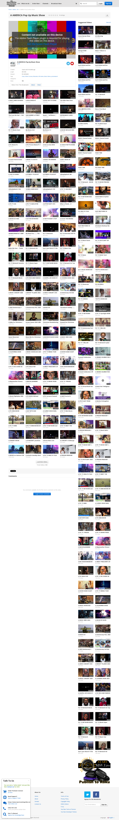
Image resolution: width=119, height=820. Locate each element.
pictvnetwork (54, 76)
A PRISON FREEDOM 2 (84, 430)
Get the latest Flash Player (42, 44)
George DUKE (82, 50)
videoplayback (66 (65, 174)
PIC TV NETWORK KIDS (85, 196)
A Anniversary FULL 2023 (33, 307)
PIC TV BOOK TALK (101, 255)
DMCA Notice (65, 804)
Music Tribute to (100, 50)
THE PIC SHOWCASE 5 (101, 269)
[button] (81, 3)
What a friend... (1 (65, 204)
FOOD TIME (98, 153)
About (33, 85)
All (17, 9)
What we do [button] (25, 3)
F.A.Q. (62, 806)
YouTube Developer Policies (69, 812)
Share (39, 85)
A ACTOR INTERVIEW (32, 219)
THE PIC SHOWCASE (101, 299)
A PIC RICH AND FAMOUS (33, 278)
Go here (10, 792)
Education (35, 76)
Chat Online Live (12, 804)
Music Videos (47, 76)
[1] (49, 15)
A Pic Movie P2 (13, 145)
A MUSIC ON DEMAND (49, 159)
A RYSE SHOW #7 (31, 100)
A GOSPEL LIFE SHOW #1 (50, 278)
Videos (14, 9)
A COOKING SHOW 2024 (67, 278)
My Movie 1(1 (47, 130)
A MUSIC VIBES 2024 (66, 337)
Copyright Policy (65, 801)
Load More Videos (42, 462)
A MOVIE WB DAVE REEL (67, 130)
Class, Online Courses (27, 76)
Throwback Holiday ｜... (67, 307)
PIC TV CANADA (83, 299)
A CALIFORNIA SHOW (15, 352)
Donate (37, 801)
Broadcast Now (56, 3)
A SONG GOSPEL (83, 123)
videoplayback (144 (15, 189)
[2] (50, 15)
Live (18, 3)
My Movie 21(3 (30, 130)
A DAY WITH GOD (31, 411)
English (111, 817)
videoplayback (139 (49, 189)
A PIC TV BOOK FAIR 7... (85, 445)
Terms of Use (65, 796)
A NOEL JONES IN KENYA (16, 100)
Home (10, 9)
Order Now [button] (36, 3)
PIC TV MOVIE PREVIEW (102, 182)
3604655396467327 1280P (16, 233)
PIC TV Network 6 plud (102, 343)
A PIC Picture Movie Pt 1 (33, 145)
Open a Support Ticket (14, 798)
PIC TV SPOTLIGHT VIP (102, 240)
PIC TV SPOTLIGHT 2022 (85, 459)
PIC (19, 64)
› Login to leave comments (42, 494)
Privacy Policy (64, 799)
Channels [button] (45, 3)
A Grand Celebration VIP (85, 372)
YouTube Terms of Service (68, 809)
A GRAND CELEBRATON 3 (102, 357)
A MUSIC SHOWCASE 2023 (33, 352)
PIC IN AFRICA (99, 284)
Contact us (10, 787)
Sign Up (108, 3)
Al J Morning (99, 36)
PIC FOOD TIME (99, 167)
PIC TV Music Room (84, 240)
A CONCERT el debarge (67, 440)
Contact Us (38, 804)
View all (108, 22)
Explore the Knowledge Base (16, 815)
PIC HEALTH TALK (83, 211)
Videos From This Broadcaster (20, 85)
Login (100, 3)
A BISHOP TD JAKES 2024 (33, 293)
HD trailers (41, 76)
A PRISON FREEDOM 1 (101, 415)
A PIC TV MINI (13, 426)
